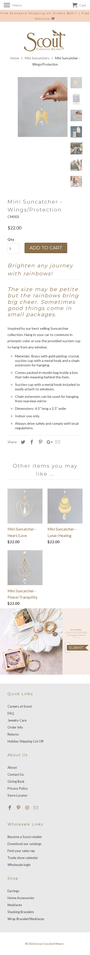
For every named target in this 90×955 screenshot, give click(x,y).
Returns (13, 734)
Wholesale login (19, 865)
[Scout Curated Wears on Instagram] (27, 807)
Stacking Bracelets (21, 912)
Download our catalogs (25, 844)
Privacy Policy (18, 788)
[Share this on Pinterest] (40, 442)
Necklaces (15, 905)
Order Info (15, 727)
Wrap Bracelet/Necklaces (26, 919)
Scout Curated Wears (50, 944)
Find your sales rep (21, 851)
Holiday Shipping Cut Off (26, 741)
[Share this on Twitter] (22, 442)
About (12, 767)
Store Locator (18, 795)
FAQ (11, 713)
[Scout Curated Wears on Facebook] (10, 807)
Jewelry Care (17, 720)
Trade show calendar (23, 858)
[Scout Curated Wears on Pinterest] (19, 807)
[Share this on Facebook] (31, 442)
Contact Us (16, 774)
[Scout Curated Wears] (45, 40)
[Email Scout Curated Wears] (36, 807)
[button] (78, 647)
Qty (11, 239)
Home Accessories (21, 898)
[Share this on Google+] (48, 442)
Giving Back (16, 781)
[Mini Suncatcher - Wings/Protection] (38, 107)
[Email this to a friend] (57, 442)
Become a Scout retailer (25, 837)
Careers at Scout (20, 706)
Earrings (13, 891)
